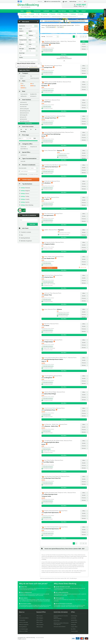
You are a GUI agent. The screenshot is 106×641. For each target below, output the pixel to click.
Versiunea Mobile (40, 637)
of (19, 171)
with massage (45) (23, 115)
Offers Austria (39, 615)
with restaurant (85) (24, 104)
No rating (23, 131)
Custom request (27, 179)
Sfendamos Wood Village (49, 394)
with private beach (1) (24, 112)
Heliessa (59, 309)
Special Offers (26, 152)
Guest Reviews (62, 11)
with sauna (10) (23, 117)
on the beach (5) (23, 102)
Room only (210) (24, 94)
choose (35, 25)
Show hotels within (22, 168)
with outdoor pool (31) (24, 121)
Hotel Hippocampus (47, 341)
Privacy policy (22, 620)
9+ (21, 129)
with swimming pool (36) (25, 110)
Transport (25, 73)
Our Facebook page (23, 629)
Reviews (84, 49)
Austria (25, 202)
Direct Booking (28, 5)
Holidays (28, 11)
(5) (25, 87)
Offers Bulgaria (39, 618)
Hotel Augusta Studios (48, 244)
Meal (23, 91)
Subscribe (32, 224)
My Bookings (73, 1)
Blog (77, 11)
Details (83, 44)
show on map (83, 267)
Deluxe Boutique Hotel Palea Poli (51, 478)
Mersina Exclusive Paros (48, 410)
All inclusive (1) (33, 96)
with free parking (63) (24, 108)
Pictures (84, 46)
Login (65, 1)
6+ (35, 129)
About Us (40, 1)
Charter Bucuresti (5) (34, 78)
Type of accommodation (29, 158)
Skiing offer (73, 624)
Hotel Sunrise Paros (47, 277)
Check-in (21, 31)
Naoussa (59, 150)
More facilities (28, 123)
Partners (71, 11)
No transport (22, 76)
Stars (23, 81)
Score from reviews (27, 126)
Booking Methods (25, 238)
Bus (31, 76)
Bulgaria (25, 190)
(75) (24, 85)
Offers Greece (39, 620)
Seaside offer (74, 622)
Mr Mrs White (45, 199)
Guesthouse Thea (47, 295)
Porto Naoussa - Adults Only (50, 426)
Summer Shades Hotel (48, 258)
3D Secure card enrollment (59, 626)
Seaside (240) (23, 146)
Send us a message (23, 622)
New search (25, 21)
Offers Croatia (39, 626)
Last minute (73, 618)
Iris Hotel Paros (46, 102)
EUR (80, 1)
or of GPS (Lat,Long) (23, 174)
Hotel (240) (23, 161)
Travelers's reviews (26, 232)
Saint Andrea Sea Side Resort (50, 167)
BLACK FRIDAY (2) (24, 148)
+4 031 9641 (81, 4)
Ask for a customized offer (53, 1)
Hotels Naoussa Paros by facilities (77, 21)
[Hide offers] (64, 61)
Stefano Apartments (48, 215)
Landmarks (46, 11)
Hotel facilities (26, 99)
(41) (33, 83)
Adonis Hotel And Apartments (50, 529)
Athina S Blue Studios (48, 462)
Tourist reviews (74, 631)
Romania (25, 187)
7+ (31, 129)
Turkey (25, 196)
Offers (83, 41)
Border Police (57, 620)
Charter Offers (74, 626)
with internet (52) (23, 119)
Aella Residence (46, 183)
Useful (53, 11)
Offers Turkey (39, 622)
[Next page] (86, 36)
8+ (26, 129)
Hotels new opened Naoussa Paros (52, 21)
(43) (34, 85)
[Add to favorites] (43, 41)
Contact (83, 11)
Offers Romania (39, 624)
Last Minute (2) (23, 155)
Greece (25, 193)
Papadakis (61, 230)
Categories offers (27, 144)
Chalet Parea (45, 325)
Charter (21, 78)
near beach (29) (23, 106)
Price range (25, 135)
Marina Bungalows (47, 377)
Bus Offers (73, 629)
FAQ (22, 235)
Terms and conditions (24, 618)
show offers (63, 54)
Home (22, 11)
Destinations (37, 11)
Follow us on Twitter (23, 631)
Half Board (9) (23, 96)
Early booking (74, 615)
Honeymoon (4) (33, 146)
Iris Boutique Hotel (47, 67)
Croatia (25, 199)
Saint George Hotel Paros (49, 118)
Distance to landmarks (28, 165)
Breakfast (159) (33, 94)
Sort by (43, 36)
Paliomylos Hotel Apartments (50, 512)
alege (27, 33)
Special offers (74, 620)
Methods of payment (26, 240)
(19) (22, 83)
